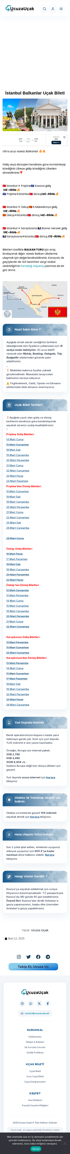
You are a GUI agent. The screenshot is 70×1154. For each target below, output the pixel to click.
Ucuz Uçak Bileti (35, 1076)
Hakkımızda (35, 1036)
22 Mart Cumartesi (17, 470)
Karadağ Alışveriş (32, 266)
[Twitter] (28, 956)
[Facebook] (38, 956)
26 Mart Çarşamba (17, 528)
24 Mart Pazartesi (17, 481)
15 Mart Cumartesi (17, 491)
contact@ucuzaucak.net (37, 1013)
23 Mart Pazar (14, 475)
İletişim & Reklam (35, 1041)
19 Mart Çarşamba (17, 455)
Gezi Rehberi (35, 1100)
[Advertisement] (35, 55)
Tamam (36, 1149)
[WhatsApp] (31, 1003)
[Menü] (61, 9)
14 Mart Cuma (14, 439)
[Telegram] (47, 956)
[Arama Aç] (44, 9)
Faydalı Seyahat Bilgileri (35, 1105)
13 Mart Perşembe (17, 595)
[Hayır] (64, 1143)
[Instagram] (18, 956)
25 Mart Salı (13, 522)
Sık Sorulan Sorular (35, 1047)
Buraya (49, 854)
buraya (50, 777)
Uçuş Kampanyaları (35, 1081)
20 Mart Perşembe (17, 460)
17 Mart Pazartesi (16, 559)
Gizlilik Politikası (35, 1052)
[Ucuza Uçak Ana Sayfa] (35, 992)
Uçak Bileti (35, 1071)
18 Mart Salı (13, 449)
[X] (39, 1003)
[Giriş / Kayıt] (53, 9)
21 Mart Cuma (14, 465)
